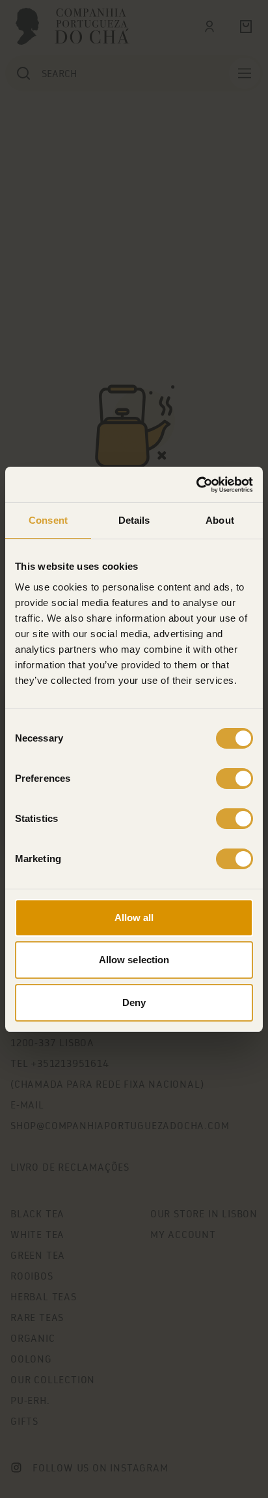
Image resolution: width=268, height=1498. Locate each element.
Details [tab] (134, 520)
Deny (134, 1002)
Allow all (134, 917)
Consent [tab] (48, 520)
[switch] (234, 778)
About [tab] (220, 520)
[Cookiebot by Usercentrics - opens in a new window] (196, 484)
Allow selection (134, 959)
